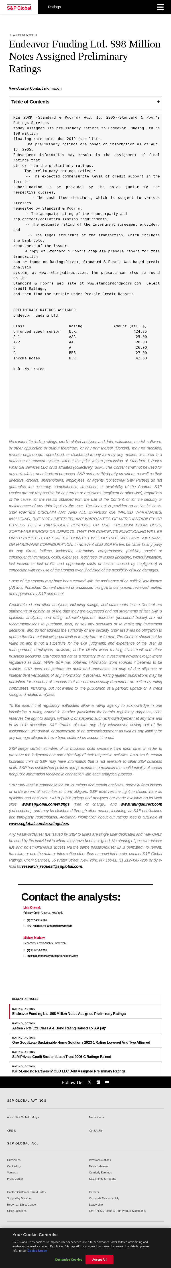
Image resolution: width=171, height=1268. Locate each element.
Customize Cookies (68, 1259)
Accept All (99, 1259)
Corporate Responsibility (104, 1198)
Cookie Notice (37, 1250)
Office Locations (16, 1211)
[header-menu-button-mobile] (160, 7)
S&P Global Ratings (26, 1100)
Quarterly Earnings (100, 1172)
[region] (85, 1248)
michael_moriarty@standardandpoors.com (52, 956)
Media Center (97, 1117)
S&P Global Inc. (22, 1143)
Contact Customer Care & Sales (26, 1192)
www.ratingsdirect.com (141, 804)
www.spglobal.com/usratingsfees (39, 823)
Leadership (96, 1204)
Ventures (12, 1172)
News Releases (98, 1166)
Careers (94, 1192)
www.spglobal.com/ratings (45, 804)
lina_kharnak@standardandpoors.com (50, 925)
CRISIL (11, 1130)
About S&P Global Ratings (23, 1117)
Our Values (13, 1160)
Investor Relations (100, 1160)
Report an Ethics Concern (22, 1204)
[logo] (19, 7)
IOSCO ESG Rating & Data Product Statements (117, 1211)
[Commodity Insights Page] (90, 1082)
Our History (14, 1166)
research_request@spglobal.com (52, 866)
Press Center (15, 1178)
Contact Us (95, 1130)
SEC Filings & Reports (102, 1178)
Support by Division (19, 1198)
